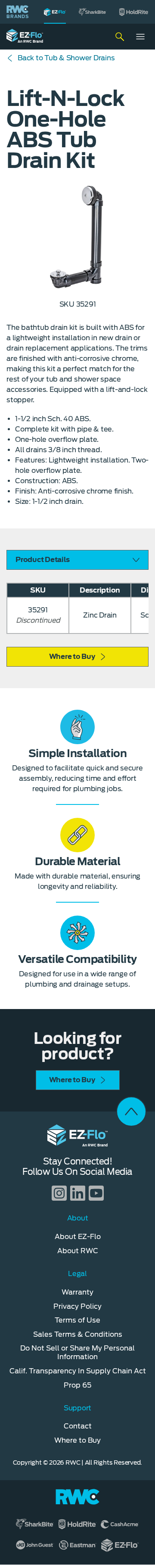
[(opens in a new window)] (92, 12)
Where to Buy (72, 656)
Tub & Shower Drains (66, 58)
